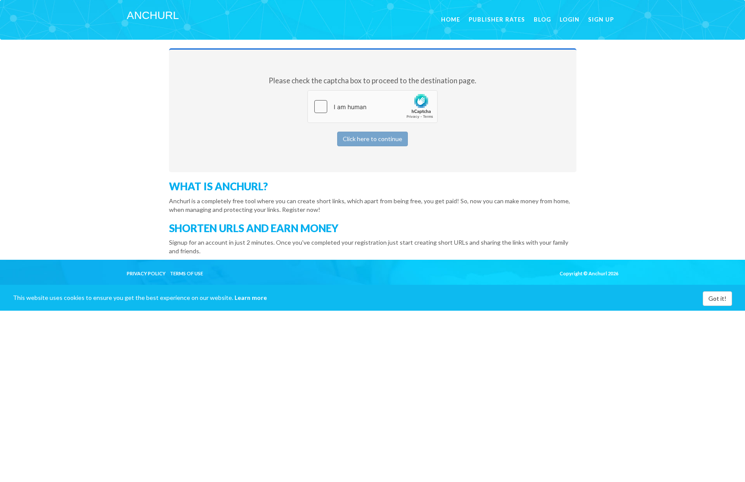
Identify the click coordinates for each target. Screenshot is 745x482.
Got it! (717, 298)
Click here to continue (372, 138)
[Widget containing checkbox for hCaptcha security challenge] (372, 106)
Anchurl (153, 15)
